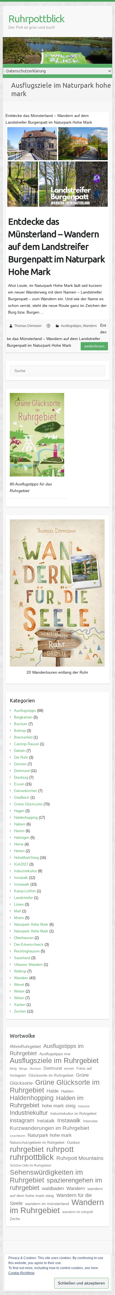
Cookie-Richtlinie (21, 1273)
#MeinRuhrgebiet (25, 1046)
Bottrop (20, 731)
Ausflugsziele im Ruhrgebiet (54, 1060)
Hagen (19, 811)
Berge (23, 1068)
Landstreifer (23, 898)
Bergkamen (23, 717)
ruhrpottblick (32, 1157)
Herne (18, 844)
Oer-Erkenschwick (29, 944)
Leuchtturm (17, 1135)
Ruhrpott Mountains (80, 1158)
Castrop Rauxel (26, 744)
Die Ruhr (21, 757)
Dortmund (22, 771)
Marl (17, 911)
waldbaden (53, 1188)
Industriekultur (25, 871)
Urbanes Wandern (28, 964)
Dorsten (20, 764)
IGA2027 (21, 864)
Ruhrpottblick (36, 18)
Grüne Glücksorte (28, 804)
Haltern (19, 824)
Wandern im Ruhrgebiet (57, 1206)
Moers (19, 918)
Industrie (84, 1106)
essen (69, 1068)
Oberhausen (23, 938)
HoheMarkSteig (26, 858)
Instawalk (21, 884)
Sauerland (22, 958)
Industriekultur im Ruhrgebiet (73, 1113)
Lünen (19, 904)
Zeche (15, 1219)
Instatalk (21, 878)
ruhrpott (60, 1149)
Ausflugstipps (71, 326)
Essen (19, 784)
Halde (53, 1091)
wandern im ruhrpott (77, 1212)
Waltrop (20, 971)
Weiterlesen (94, 346)
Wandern (90, 326)
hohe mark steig (58, 1105)
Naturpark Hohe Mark (31, 924)
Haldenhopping (26, 817)
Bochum (20, 724)
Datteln (19, 751)
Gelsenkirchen (25, 791)
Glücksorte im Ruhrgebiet (50, 1075)
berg (13, 1069)
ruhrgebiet (27, 1149)
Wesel (19, 985)
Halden (67, 1091)
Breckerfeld (23, 737)
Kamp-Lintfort (25, 891)
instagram (22, 1120)
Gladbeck (21, 797)
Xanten (19, 1005)
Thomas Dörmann (28, 326)
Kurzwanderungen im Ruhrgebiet (49, 1128)
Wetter (19, 991)
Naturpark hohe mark (50, 1135)
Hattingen (21, 837)
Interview (90, 1121)
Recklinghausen (27, 951)
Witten (19, 998)
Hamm (19, 831)
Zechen (20, 1011)
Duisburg (21, 777)
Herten (19, 851)
